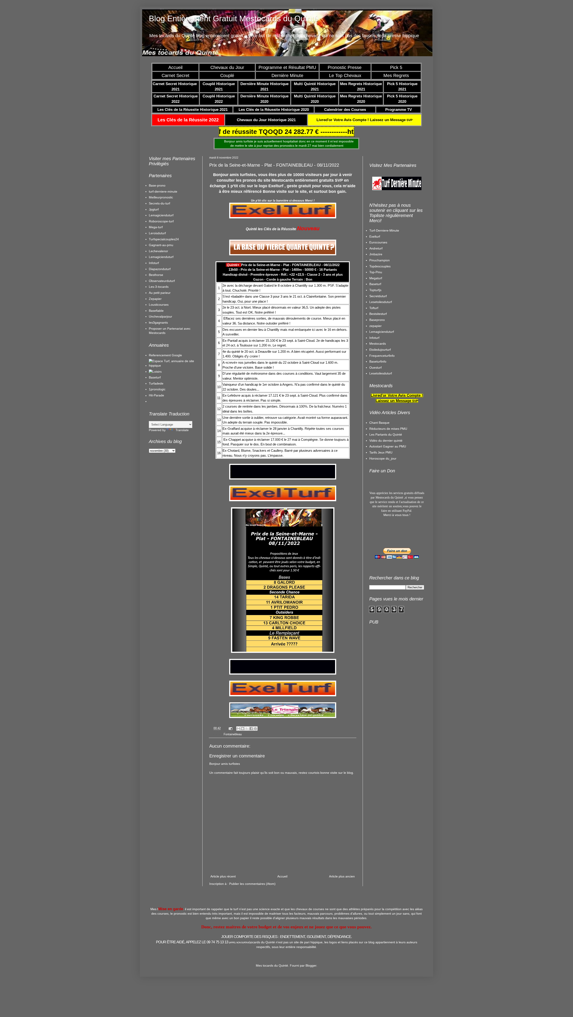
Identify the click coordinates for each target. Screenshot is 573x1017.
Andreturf (376, 248)
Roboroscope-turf (161, 221)
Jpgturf (154, 209)
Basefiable (156, 310)
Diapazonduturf (160, 269)
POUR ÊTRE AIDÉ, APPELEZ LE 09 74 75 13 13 (203, 942)
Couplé (227, 75)
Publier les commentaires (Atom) (252, 884)
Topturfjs (375, 290)
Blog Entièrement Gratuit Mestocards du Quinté (233, 18)
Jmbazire (375, 254)
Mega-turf (156, 227)
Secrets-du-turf (159, 203)
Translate (182, 430)
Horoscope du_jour (382, 458)
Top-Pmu (375, 272)
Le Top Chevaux (345, 75)
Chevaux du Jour (227, 67)
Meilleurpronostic (161, 197)
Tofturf (373, 308)
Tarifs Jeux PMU (380, 452)
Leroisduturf (157, 233)
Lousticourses (159, 304)
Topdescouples (380, 266)
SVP (364, 120)
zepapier (375, 326)
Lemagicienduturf (161, 215)
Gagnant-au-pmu (161, 245)
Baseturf (155, 377)
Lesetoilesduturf (380, 302)
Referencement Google (165, 355)
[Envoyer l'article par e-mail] (230, 728)
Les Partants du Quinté (385, 434)
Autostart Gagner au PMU (387, 446)
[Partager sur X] (247, 728)
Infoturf (154, 263)
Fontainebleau (233, 734)
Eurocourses (378, 242)
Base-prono (157, 185)
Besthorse (156, 275)
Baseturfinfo (377, 361)
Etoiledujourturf (380, 349)
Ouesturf (375, 367)
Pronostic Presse (345, 67)
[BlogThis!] (242, 728)
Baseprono (377, 320)
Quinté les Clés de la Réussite (271, 229)
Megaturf (375, 278)
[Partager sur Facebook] (251, 728)
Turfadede (156, 383)
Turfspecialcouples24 (164, 239)
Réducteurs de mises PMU (388, 428)
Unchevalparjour (160, 316)
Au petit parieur (160, 293)
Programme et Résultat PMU (287, 67)
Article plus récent (223, 876)
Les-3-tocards (159, 286)
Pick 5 (396, 67)
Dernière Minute (287, 75)
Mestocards (377, 343)
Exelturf (374, 236)
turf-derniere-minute (163, 191)
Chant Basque (379, 422)
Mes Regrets (396, 75)
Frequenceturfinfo (382, 355)
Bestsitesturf (378, 314)
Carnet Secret (175, 75)
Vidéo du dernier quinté (385, 440)
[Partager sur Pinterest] (255, 728)
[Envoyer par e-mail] (238, 728)
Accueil (175, 67)
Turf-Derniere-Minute (384, 230)
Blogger (311, 965)
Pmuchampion (379, 260)
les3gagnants (158, 322)
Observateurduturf (162, 281)
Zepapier (155, 299)
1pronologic (157, 389)
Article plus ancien (342, 876)
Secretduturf (378, 296)
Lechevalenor (158, 251)
